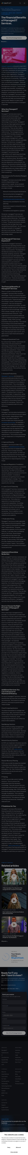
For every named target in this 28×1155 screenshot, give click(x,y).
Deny (8, 1147)
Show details (14, 1152)
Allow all (18, 1147)
